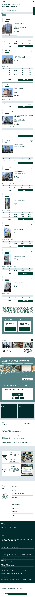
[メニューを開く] (33, 1)
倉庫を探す (2, 535)
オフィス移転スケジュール (13, 570)
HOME (2, 4)
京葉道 (18, 545)
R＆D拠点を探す (3, 558)
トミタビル (7, 278)
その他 (30, 363)
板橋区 (9, 539)
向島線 (15, 545)
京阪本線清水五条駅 (17, 56)
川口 (9, 541)
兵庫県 (15, 530)
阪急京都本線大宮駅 (17, 26)
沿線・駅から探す (9, 526)
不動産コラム (3, 560)
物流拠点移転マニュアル (4, 573)
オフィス (11, 363)
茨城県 (6, 529)
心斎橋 (27, 554)
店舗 (24, 363)
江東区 (12, 539)
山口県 (15, 531)
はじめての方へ (12, 579)
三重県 (27, 530)
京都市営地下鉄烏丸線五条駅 (18, 27)
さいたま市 (6, 541)
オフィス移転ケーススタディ (22, 570)
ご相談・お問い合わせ (4, 579)
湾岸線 (28, 545)
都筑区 (12, 540)
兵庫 (9, 547)
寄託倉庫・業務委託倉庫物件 (27, 537)
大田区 (15, 539)
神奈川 (3, 540)
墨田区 (18, 539)
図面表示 (30, 41)
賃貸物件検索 (5, 4)
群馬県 (12, 529)
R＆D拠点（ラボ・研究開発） (12, 527)
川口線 (12, 545)
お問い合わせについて (16, 508)
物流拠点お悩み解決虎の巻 (13, 573)
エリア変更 (5, 13)
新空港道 (25, 545)
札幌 (2, 554)
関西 (2, 547)
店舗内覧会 (12, 565)
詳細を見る (9, 46)
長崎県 (6, 532)
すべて (5, 363)
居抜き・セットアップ (4, 527)
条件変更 (2, 13)
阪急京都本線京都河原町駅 (18, 119)
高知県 (27, 531)
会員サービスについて (16, 500)
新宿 (15, 554)
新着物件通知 (9, 10)
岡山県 (6, 531)
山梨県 (27, 529)
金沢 (7, 554)
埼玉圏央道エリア (19, 541)
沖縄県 (21, 532)
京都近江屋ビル (8, 140)
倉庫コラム (8, 561)
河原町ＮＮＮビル (9, 111)
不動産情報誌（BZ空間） (4, 577)
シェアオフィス (29, 526)
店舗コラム (12, 561)
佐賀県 (3, 532)
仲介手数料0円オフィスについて (18, 493)
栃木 (7, 545)
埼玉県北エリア (27, 541)
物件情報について (15, 490)
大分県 (12, 532)
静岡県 (18, 529)
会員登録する (25, 329)
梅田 (24, 554)
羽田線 (31, 545)
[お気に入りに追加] (31, 20)
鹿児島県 (18, 532)
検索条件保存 (14, 10)
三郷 (23, 541)
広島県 (3, 531)
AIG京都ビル (7, 19)
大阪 (5, 547)
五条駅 (17, 4)
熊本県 (9, 532)
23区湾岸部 (27, 539)
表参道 (12, 554)
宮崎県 (15, 532)
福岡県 (30, 531)
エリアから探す (3, 526)
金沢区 (15, 540)
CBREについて (15, 511)
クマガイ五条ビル (9, 251)
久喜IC (32, 541)
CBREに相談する (18, 394)
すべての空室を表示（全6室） (17, 77)
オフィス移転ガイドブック (5, 570)
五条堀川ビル (8, 84)
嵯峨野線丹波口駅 (16, 25)
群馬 (9, 545)
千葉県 (3, 529)
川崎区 (9, 540)
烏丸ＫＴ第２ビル (9, 224)
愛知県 (15, 529)
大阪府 (12, 530)
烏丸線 (15, 4)
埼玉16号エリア (13, 541)
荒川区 (21, 539)
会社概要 (17, 579)
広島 (14, 547)
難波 (30, 554)
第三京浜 (3, 546)
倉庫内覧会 (8, 565)
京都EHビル (7, 50)
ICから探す (8, 537)
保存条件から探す (15, 526)
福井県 (6, 530)
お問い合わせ (25, 46)
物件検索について (15, 486)
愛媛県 (24, 531)
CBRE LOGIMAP (20, 573)
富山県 (3, 530)
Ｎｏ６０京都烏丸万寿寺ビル (11, 167)
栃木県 (9, 529)
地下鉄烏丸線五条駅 (17, 229)
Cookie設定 (20, 588)
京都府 (13, 4)
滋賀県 (21, 530)
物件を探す (2, 523)
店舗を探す (2, 550)
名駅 (22, 554)
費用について (14, 497)
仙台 (5, 554)
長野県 (24, 529)
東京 (2, 539)
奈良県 (24, 530)
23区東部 (31, 539)
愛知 (7, 547)
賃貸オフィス (9, 4)
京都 (12, 547)
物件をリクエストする (11, 329)
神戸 (5, 555)
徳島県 (21, 531)
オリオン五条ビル (9, 194)
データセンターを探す (11, 558)
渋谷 (17, 554)
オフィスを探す (3, 524)
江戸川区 (5, 539)
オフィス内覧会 (3, 565)
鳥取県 (9, 531)
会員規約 (23, 579)
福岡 (17, 547)
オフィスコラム (3, 561)
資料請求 (29, 214)
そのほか (13, 515)
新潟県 (9, 530)
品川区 (24, 539)
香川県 (18, 531)
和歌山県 (30, 530)
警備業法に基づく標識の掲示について (13, 588)
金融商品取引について (4, 588)
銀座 (9, 554)
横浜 (20, 554)
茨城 (5, 545)
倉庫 (17, 363)
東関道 (21, 545)
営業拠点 (30, 579)
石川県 (30, 529)
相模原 (6, 540)
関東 (2, 545)
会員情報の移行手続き (16, 504)
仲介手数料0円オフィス (22, 526)
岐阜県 (21, 529)
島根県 (12, 531)
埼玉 (2, 541)
